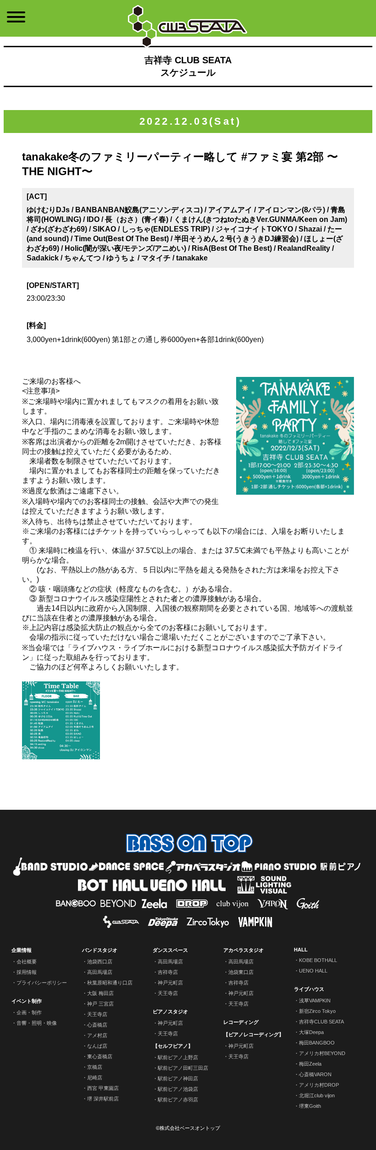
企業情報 (21, 950)
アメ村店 (97, 1035)
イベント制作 (26, 1001)
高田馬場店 (99, 972)
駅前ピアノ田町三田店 (183, 1068)
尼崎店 (94, 1077)
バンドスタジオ (99, 950)
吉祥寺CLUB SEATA (321, 1021)
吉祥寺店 (168, 972)
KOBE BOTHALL (318, 960)
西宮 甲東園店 (103, 1088)
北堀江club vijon (317, 1095)
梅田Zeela (310, 1064)
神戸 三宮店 (100, 1003)
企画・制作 (29, 1012)
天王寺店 (97, 1014)
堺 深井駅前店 (103, 1098)
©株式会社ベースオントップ (188, 1128)
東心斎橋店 (99, 1056)
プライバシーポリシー (42, 982)
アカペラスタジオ (243, 950)
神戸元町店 (170, 982)
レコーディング (241, 1022)
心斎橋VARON (315, 1074)
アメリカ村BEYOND (322, 1053)
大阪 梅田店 (100, 993)
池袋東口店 (241, 972)
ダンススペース (170, 950)
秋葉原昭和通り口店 (110, 982)
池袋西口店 (99, 961)
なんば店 (97, 1046)
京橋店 (94, 1067)
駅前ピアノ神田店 (178, 1078)
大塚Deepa (311, 1032)
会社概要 (27, 961)
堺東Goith (310, 1106)
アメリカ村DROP (319, 1085)
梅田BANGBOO (317, 1042)
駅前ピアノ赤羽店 (178, 1099)
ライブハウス (309, 989)
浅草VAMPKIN (315, 1000)
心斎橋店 (97, 1025)
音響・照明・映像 (37, 1023)
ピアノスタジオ (170, 1011)
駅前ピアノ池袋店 (178, 1089)
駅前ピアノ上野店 (178, 1057)
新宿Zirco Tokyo (317, 1011)
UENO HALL (313, 970)
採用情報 (27, 972)
